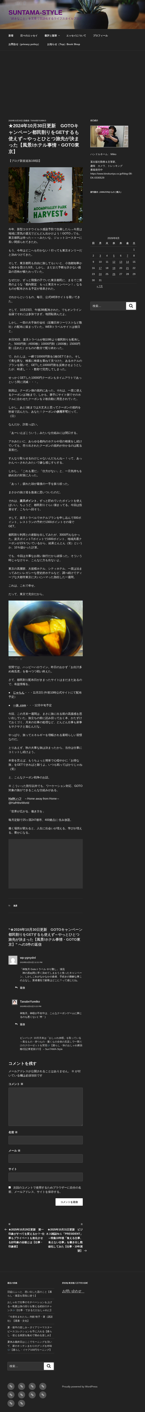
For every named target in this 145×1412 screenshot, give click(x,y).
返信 (22, 987)
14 (127, 261)
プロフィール (100, 35)
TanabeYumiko (38, 121)
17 (100, 268)
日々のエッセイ (29, 35)
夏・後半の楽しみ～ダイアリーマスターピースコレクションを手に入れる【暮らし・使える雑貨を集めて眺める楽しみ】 (29, 1331)
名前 (13, 1132)
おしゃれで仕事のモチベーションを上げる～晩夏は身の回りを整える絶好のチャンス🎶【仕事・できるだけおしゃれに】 (30, 1306)
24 (100, 274)
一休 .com (19, 705)
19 (113, 268)
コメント (15, 1083)
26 (113, 274)
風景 (15, 906)
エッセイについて (76, 35)
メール (14, 1150)
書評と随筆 (51, 35)
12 (113, 261)
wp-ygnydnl (28, 957)
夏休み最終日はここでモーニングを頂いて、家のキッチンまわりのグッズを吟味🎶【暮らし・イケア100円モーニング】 (29, 1345)
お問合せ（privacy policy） (24, 44)
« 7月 (100, 286)
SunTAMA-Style (35, 12)
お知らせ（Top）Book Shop (63, 44)
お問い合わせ (73, 1291)
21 (127, 268)
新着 (10, 35)
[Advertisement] (72, 77)
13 (120, 261)
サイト (12, 1169)
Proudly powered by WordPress (79, 1386)
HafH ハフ (15, 798)
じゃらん (18, 692)
